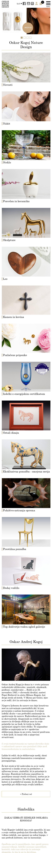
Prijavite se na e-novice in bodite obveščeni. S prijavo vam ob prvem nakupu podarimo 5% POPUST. (25, 436)
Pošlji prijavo (26, 458)
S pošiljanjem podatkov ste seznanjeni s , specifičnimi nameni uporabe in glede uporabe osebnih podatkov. (25, 445)
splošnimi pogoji (13, 445)
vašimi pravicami (23, 447)
